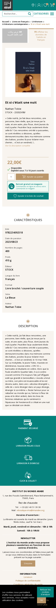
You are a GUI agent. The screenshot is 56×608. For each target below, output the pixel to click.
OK (41, 600)
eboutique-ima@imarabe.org (30, 510)
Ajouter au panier (35, 176)
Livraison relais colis (28, 445)
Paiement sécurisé (28, 428)
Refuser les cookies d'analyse (45, 592)
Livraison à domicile (28, 463)
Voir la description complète (17, 145)
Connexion (38, 5)
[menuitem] (28, 584)
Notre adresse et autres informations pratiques (33, 5)
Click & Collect (28, 480)
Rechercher (29, 14)
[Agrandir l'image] (28, 72)
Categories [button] (41, 13)
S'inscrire (28, 563)
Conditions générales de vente (28, 584)
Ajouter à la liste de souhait (30, 196)
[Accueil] (7, 5)
